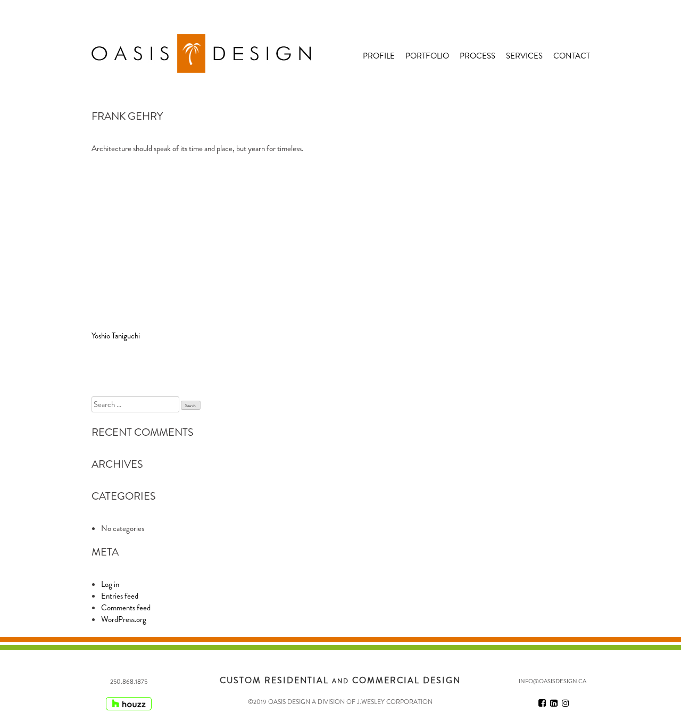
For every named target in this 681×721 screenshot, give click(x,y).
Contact (571, 56)
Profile (379, 56)
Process (477, 56)
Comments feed (126, 608)
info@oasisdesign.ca (552, 681)
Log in (110, 584)
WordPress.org (123, 619)
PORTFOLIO (427, 56)
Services (524, 56)
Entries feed (119, 596)
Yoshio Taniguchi (116, 336)
